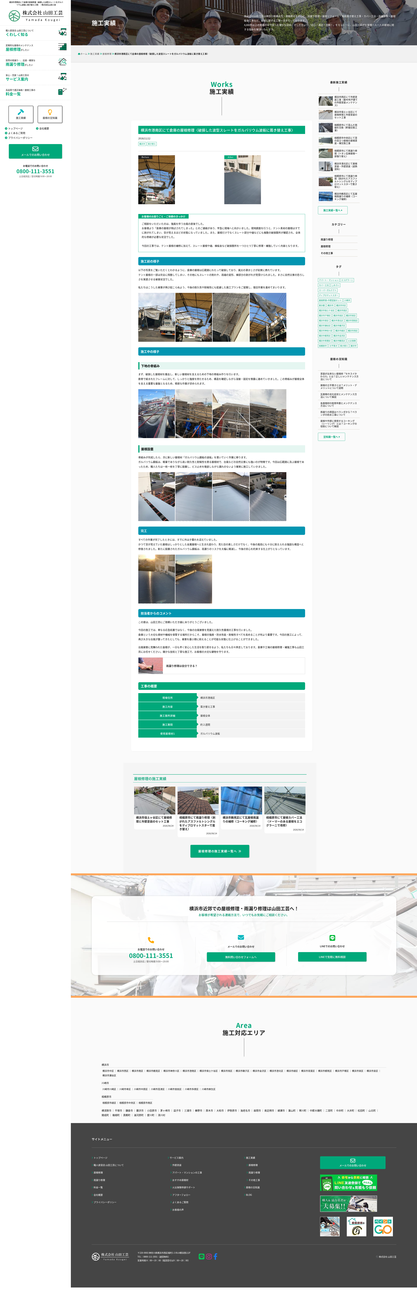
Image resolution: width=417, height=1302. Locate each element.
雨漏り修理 (327, 239)
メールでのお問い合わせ (35, 155)
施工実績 (21, 117)
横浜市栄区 (351, 315)
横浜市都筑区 (325, 335)
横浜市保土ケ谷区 (327, 310)
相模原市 (323, 345)
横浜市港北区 (337, 320)
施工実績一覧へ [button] (332, 210)
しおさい (335, 285)
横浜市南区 (342, 310)
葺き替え (152, 143)
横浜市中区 (341, 305)
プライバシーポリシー (20, 137)
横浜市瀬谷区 (325, 325)
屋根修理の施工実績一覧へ (217, 851)
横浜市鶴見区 (339, 340)
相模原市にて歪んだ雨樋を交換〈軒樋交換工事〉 (345, 127)
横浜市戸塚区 (325, 315)
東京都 (322, 305)
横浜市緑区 (340, 330)
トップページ (15, 128)
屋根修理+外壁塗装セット (330, 300)
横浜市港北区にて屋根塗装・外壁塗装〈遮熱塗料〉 (345, 166)
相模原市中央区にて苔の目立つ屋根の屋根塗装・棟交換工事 (345, 140)
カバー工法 (324, 285)
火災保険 (352, 340)
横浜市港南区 (352, 320)
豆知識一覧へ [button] (330, 436)
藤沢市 (354, 345)
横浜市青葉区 (325, 340)
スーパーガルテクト (328, 290)
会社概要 (44, 128)
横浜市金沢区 (339, 335)
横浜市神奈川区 (326, 330)
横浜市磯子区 (339, 325)
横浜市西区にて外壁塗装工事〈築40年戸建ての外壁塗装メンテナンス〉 (346, 101)
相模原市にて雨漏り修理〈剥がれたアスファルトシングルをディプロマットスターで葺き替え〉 (345, 181)
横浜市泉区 (324, 320)
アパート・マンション (328, 280)
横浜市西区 (353, 330)
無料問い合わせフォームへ (241, 957)
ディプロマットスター (328, 295)
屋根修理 (326, 246)
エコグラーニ (347, 280)
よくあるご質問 (16, 133)
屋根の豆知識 (50, 117)
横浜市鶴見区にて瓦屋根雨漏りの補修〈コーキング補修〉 (345, 196)
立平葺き (333, 345)
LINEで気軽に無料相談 (332, 957)
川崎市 (347, 300)
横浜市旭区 (338, 315)
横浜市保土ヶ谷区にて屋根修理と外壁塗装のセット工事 (345, 114)
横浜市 (142, 143)
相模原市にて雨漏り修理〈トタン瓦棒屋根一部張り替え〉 (345, 153)
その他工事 (327, 253)
